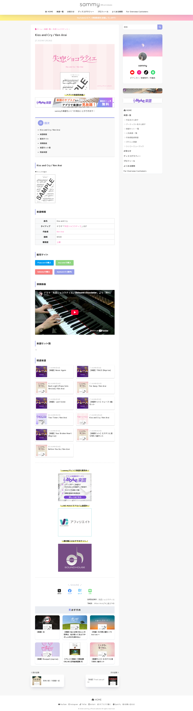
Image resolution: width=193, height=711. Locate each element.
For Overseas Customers (137, 11)
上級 (59, 242)
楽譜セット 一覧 (132, 129)
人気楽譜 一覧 (131, 133)
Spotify (117, 704)
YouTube (63, 704)
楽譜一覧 (60, 11)
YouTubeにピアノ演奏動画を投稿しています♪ (96, 17)
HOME (50, 11)
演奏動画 (43, 143)
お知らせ (70, 11)
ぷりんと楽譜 (131, 142)
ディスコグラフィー (86, 11)
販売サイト (44, 139)
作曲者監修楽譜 (132, 137)
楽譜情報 (43, 134)
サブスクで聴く (105, 704)
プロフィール (103, 11)
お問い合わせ (129, 704)
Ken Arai (60, 231)
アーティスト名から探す (136, 124)
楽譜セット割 (45, 147)
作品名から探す (132, 120)
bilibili (92, 704)
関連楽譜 (43, 152)
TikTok (83, 704)
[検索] (159, 27)
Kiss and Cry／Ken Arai (50, 130)
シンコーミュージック (135, 146)
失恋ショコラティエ (72, 226)
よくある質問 (117, 11)
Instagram (74, 704)
